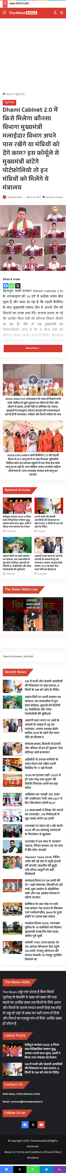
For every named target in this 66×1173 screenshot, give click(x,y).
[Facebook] (5, 285)
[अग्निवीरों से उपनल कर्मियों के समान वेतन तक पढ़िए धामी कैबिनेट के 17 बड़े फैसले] (12, 764)
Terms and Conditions (30, 1152)
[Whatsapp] (11, 285)
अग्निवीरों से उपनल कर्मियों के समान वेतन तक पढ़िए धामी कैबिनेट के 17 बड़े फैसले (41, 764)
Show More (32, 348)
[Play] (33, 614)
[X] (17, 285)
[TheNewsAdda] (23, 13)
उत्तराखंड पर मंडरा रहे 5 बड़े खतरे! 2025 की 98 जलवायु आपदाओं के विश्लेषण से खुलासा (44, 830)
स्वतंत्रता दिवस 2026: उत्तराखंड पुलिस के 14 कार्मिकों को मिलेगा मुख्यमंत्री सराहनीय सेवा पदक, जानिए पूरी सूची (43, 930)
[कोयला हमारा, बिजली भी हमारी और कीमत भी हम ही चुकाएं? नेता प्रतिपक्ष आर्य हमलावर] (12, 749)
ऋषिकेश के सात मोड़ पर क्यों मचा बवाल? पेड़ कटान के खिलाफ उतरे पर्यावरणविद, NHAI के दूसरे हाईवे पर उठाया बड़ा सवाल (44, 911)
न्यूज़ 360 (20, 94)
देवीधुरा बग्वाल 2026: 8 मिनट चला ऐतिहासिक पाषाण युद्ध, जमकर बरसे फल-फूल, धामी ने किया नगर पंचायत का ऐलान (17, 522)
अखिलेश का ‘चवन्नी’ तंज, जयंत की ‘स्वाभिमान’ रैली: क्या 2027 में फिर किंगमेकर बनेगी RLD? (43, 799)
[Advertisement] (33, 57)
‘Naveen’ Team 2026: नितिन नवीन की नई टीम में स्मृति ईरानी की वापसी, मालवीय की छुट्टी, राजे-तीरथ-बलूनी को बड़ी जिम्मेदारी (43, 866)
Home (9, 94)
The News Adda (14, 197)
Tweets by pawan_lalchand (18, 657)
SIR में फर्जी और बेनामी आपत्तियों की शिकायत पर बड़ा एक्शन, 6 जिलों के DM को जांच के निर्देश (48, 522)
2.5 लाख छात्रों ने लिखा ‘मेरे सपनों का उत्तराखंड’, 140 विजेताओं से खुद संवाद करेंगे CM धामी (44, 815)
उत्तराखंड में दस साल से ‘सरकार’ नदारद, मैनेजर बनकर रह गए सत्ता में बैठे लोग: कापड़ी (44, 846)
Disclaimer (33, 1158)
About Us (9, 1152)
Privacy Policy (52, 1152)
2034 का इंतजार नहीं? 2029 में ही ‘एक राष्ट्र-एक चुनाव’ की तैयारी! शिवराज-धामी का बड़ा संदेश (43, 782)
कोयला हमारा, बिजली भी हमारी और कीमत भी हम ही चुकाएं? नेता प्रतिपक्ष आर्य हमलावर (44, 748)
